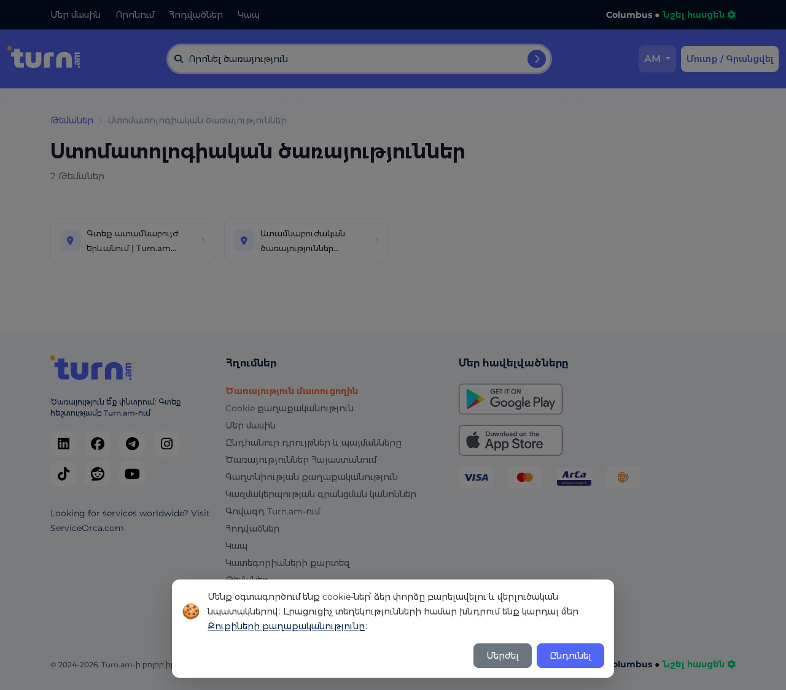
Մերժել (502, 655)
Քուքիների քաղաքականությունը (286, 626)
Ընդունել (570, 655)
